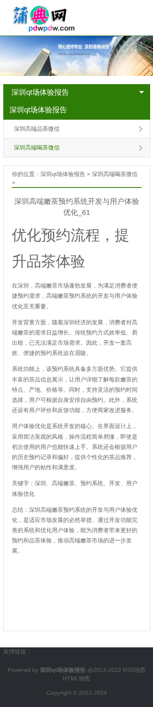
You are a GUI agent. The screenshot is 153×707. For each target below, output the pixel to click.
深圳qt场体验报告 (40, 92)
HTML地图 (76, 678)
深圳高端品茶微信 (37, 128)
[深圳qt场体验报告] (40, 17)
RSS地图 (134, 670)
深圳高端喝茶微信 (37, 147)
